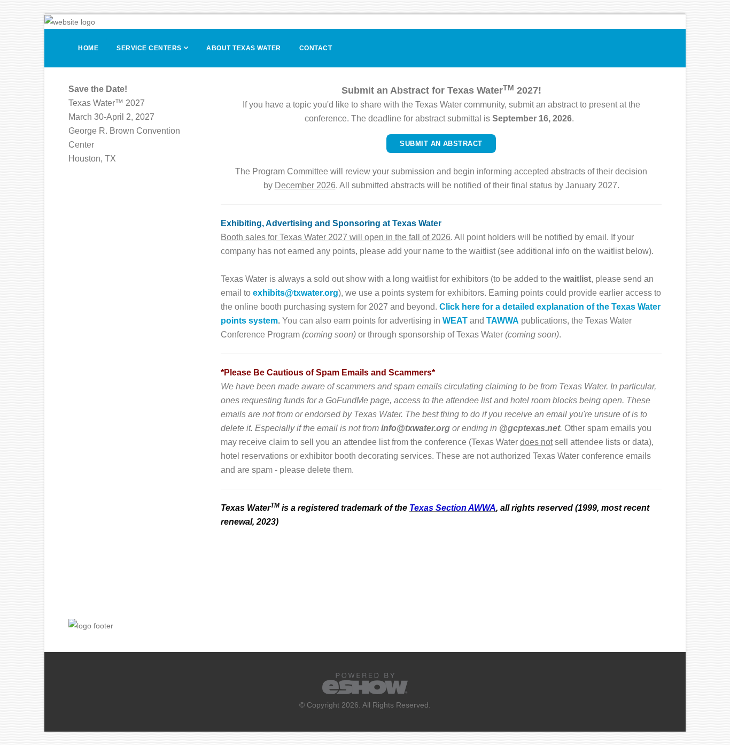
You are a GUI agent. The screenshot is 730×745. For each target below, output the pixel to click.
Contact (315, 48)
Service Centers (149, 48)
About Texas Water (243, 48)
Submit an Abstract (441, 144)
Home (88, 48)
